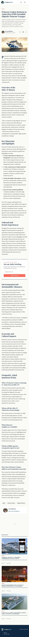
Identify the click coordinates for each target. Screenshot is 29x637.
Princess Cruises (11, 503)
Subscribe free (14, 275)
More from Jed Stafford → (14, 511)
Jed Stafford (10, 31)
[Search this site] (21, 2)
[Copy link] (26, 32)
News (3, 8)
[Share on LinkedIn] (23, 32)
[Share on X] (20, 32)
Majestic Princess (21, 503)
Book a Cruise (6, 634)
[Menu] (24, 2)
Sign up (5, 632)
